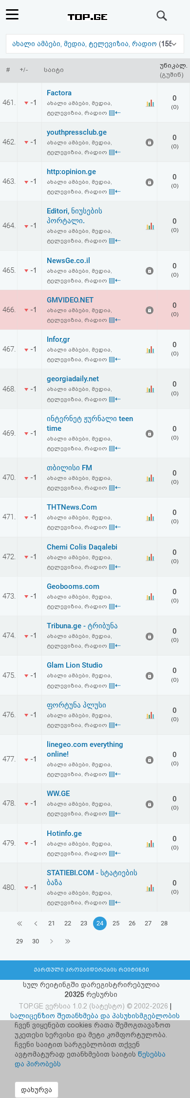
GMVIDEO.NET (70, 300)
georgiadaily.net (73, 378)
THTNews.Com (72, 507)
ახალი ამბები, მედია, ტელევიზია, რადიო (85, 44)
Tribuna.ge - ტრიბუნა (82, 625)
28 (164, 923)
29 (19, 941)
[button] (95, 43)
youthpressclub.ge (77, 132)
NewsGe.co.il (68, 260)
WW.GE (58, 793)
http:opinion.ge (71, 171)
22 (67, 923)
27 (148, 923)
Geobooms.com (73, 586)
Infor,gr (58, 339)
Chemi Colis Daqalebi (82, 547)
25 (116, 923)
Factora (59, 93)
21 (51, 923)
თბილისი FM (69, 467)
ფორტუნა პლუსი (76, 705)
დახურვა (36, 1090)
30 (35, 941)
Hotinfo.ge (64, 833)
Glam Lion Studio (75, 665)
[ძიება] (162, 15)
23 (83, 923)
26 (132, 923)
